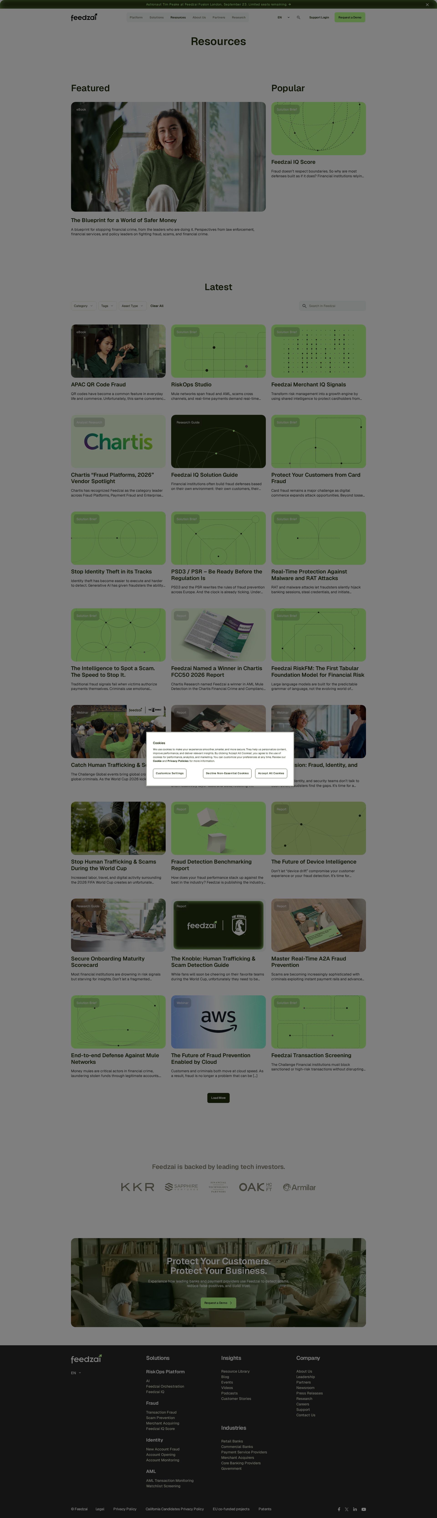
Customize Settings (169, 773)
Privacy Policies (178, 761)
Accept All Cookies (271, 773)
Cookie (157, 761)
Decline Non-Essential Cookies (227, 773)
